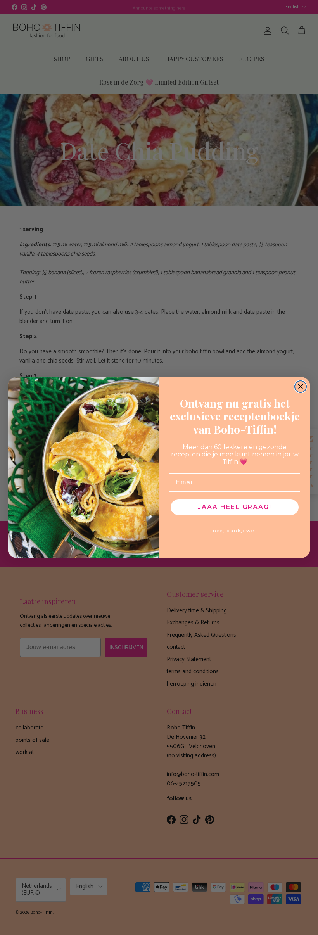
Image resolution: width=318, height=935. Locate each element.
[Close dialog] (300, 386)
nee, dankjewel (234, 530)
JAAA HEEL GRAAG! (234, 507)
